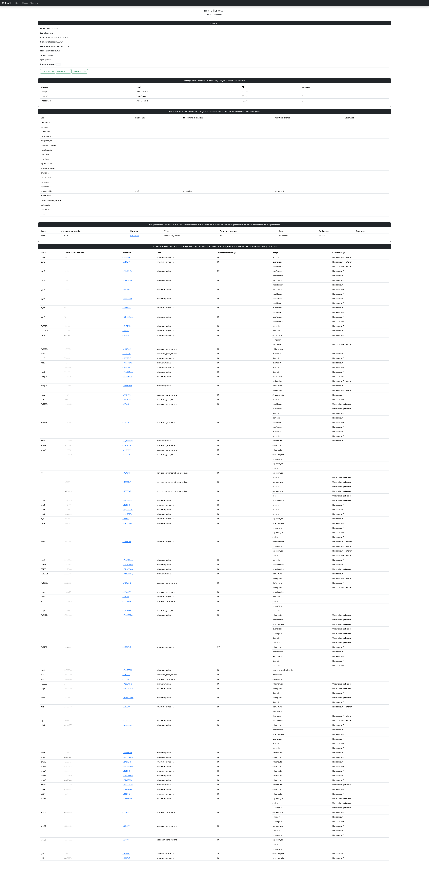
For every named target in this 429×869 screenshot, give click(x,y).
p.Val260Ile (126, 500)
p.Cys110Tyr (127, 441)
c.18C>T (125, 596)
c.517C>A (126, 367)
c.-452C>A (126, 399)
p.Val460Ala (127, 725)
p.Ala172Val (127, 363)
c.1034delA (134, 235)
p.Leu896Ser (127, 564)
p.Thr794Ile (127, 385)
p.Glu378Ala (127, 780)
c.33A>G (125, 519)
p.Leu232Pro (127, 514)
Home (18, 3)
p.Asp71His (127, 684)
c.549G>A (126, 262)
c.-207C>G (126, 445)
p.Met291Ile (127, 271)
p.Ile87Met (126, 326)
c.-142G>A (126, 610)
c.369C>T (126, 505)
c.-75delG (126, 812)
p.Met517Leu (127, 697)
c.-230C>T (126, 592)
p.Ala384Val (127, 298)
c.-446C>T (126, 450)
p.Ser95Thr (127, 289)
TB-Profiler (7, 3)
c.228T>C (126, 794)
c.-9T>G (125, 404)
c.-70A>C (126, 674)
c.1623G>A (126, 541)
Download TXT (63, 71)
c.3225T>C (126, 358)
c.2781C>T (126, 762)
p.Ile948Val (127, 376)
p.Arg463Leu (127, 560)
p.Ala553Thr (127, 785)
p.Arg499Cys (127, 615)
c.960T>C (126, 335)
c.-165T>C (126, 395)
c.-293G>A (126, 601)
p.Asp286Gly (127, 574)
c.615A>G (126, 853)
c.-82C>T (125, 826)
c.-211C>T (126, 840)
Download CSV (48, 71)
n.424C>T (126, 473)
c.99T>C (125, 330)
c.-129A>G (126, 583)
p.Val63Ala (126, 720)
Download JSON (79, 71)
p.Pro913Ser (127, 775)
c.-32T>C (125, 679)
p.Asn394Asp (127, 757)
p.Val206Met (127, 766)
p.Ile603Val (127, 523)
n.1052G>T (126, 482)
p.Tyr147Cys (127, 509)
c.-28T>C (125, 422)
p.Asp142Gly (127, 688)
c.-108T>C (126, 349)
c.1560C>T (126, 647)
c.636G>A (126, 707)
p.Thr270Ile (127, 752)
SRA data (34, 3)
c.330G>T (126, 858)
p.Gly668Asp (127, 317)
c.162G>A (126, 257)
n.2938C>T (126, 491)
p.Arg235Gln (127, 670)
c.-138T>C (126, 353)
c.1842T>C (126, 308)
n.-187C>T (126, 454)
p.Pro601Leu (127, 372)
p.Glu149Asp (127, 789)
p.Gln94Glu (127, 798)
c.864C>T (126, 771)
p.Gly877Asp (127, 569)
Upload (25, 3)
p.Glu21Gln (127, 280)
